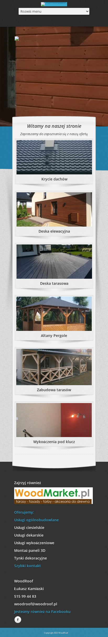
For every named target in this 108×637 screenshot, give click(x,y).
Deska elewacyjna (54, 231)
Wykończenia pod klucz (54, 441)
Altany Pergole (54, 335)
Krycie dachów (54, 179)
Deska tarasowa (54, 283)
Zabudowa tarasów (54, 389)
